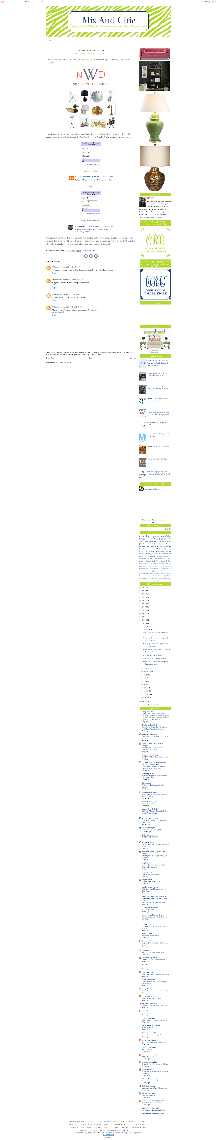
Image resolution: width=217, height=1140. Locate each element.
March (146, 691)
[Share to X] (75, 251)
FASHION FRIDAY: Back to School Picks (155, 757)
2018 (144, 604)
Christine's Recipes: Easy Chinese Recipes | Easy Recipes (154, 763)
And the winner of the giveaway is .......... (157, 658)
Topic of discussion (144, 580)
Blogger (159, 705)
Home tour (142, 576)
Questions (161, 578)
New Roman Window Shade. (150, 936)
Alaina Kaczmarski (149, 1033)
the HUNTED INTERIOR (151, 1025)
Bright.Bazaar (147, 863)
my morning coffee (58, 312)
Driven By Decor (148, 774)
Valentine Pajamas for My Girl (151, 882)
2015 (144, 613)
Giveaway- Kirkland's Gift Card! (157, 459)
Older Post (131, 358)
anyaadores (56, 280)
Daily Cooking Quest (149, 958)
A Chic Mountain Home (149, 1057)
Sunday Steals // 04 (147, 1027)
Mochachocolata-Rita (149, 1062)
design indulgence (148, 835)
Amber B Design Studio (150, 802)
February (147, 694)
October (147, 668)
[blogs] (108, 1135)
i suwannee (146, 950)
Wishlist (161, 563)
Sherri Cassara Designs (150, 1055)
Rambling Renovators (149, 792)
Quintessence (146, 783)
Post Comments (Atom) (63, 363)
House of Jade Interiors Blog (152, 915)
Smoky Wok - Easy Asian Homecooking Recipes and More (153, 1109)
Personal (162, 549)
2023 (144, 587)
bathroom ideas (157, 520)
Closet (141, 571)
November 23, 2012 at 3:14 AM (72, 280)
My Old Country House (150, 818)
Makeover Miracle (146, 566)
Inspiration (162, 561)
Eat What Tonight (148, 828)
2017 (144, 607)
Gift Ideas (168, 563)
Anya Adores (146, 965)
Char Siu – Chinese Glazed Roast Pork (153, 960)
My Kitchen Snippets (149, 1040)
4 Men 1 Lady (147, 934)
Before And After (143, 568)
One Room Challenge (147, 549)
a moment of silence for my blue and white (154, 1088)
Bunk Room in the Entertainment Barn (153, 902)
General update (165, 571)
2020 (144, 597)
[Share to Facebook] (77, 251)
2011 (144, 701)
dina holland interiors (149, 1003)
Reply (54, 273)
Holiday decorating (154, 573)
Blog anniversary (162, 551)
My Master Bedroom (162, 556)
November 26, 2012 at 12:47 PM (71, 307)
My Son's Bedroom (161, 554)
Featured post (148, 571)
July (145, 678)
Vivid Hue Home (148, 842)
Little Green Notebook (150, 907)
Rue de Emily (146, 1011)
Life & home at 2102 (149, 996)
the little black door (149, 1086)
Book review (166, 541)
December (147, 626)
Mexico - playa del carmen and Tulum (153, 952)
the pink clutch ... (148, 880)
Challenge (152, 546)
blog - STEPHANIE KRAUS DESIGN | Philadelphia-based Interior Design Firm (155, 898)
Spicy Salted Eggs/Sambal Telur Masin (153, 1042)
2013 (144, 620)
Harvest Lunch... (147, 1013)
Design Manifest (147, 989)
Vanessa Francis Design (150, 809)
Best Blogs (108, 1137)
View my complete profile (150, 218)
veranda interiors (148, 1069)
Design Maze (146, 924)
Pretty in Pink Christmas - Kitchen (152, 998)
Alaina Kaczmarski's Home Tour (151, 1103)
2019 (144, 600)
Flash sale (156, 571)
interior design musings (150, 1079)
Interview (150, 576)
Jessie (151, 197)
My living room (152, 578)
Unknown (55, 267)
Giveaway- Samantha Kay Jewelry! (157, 446)
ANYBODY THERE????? (150, 837)
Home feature (165, 573)
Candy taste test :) (147, 967)
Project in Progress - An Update (151, 1081)
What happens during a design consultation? (155, 1020)
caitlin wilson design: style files (153, 1101)
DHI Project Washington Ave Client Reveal (155, 1005)
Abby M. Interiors (148, 1018)
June (145, 681)
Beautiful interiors (164, 566)
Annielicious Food (148, 979)
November (147, 629)
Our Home (147, 544)
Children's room (165, 568)
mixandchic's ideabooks (152, 489)
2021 (144, 594)
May (145, 684)
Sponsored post (144, 558)
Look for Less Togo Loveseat (150, 874)
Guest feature (150, 556)
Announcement (157, 558)
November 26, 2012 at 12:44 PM (71, 294)
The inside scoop (151, 563)
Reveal (141, 556)
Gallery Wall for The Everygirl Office (153, 1035)
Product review (160, 539)
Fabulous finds (150, 561)
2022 (144, 591)
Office (155, 566)
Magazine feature (159, 576)
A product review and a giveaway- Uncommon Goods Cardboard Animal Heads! (157, 363)
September (147, 671)
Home (91, 358)
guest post (153, 580)
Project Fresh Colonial (148, 804)
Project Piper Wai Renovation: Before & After (155, 991)
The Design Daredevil (149, 725)
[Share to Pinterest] (80, 251)
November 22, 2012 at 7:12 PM (70, 267)
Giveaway (93, 251)
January (147, 697)
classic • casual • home (150, 887)
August (146, 675)
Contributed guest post (151, 536)
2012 (144, 623)
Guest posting (143, 573)
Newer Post (50, 358)
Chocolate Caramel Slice (149, 1095)
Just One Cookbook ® (149, 734)
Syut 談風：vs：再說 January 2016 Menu (155, 1064)
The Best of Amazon (148, 909)
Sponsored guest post (148, 541)
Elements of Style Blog (150, 755)
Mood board (164, 546)
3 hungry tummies (148, 1093)
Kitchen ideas (147, 520)
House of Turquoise (149, 1047)
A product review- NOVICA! (152, 655)
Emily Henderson (148, 712)
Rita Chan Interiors (147, 1049)
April (146, 688)
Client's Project (144, 554)
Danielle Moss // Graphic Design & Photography (121, 1133)
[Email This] (70, 251)
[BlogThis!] (73, 251)
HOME (49, 40)
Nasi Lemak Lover (148, 972)
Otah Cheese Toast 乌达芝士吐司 (152, 830)
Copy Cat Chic (147, 872)
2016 (144, 610)
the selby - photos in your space (153, 1113)
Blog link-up (154, 568)
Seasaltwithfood (147, 941)
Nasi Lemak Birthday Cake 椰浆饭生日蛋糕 (155, 974)
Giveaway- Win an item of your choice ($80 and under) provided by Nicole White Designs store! (158, 412)
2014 (144, 617)
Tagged (168, 578)
